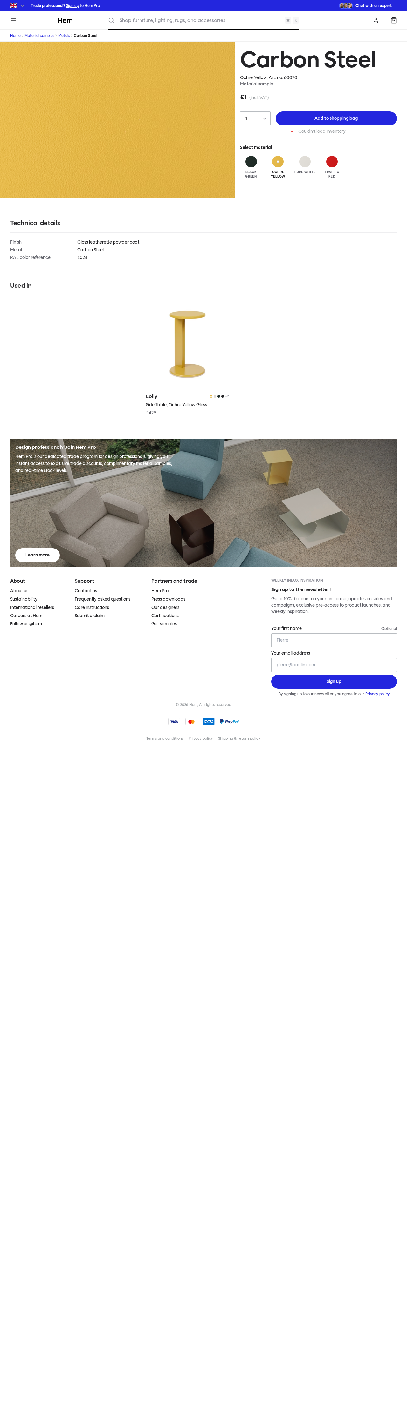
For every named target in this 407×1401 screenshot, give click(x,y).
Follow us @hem (26, 624)
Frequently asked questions (102, 599)
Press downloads (168, 599)
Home (15, 35)
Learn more (37, 555)
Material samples (39, 35)
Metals (64, 35)
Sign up (72, 5)
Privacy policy (377, 694)
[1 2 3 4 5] (255, 118)
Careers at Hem (26, 615)
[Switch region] (18, 6)
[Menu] (13, 20)
